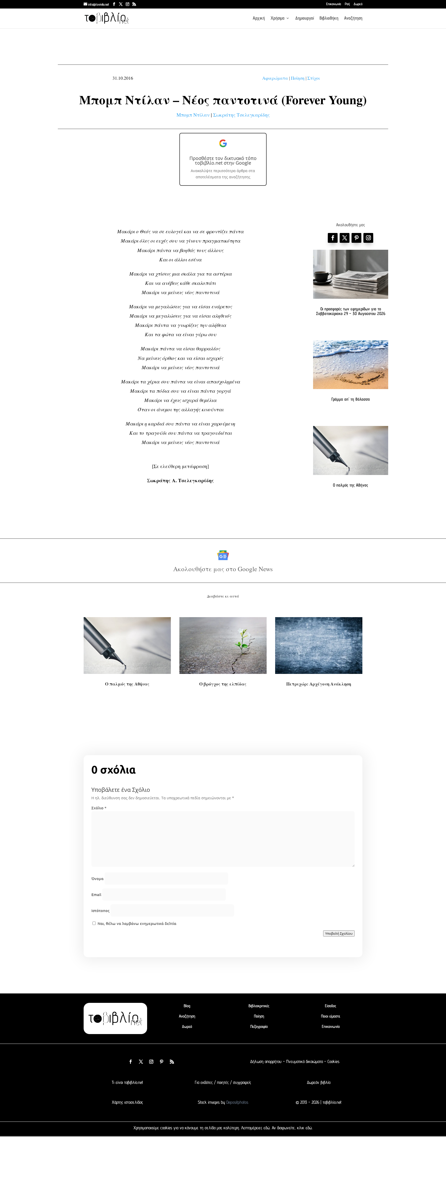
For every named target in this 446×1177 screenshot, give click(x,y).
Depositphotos (236, 1102)
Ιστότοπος (100, 910)
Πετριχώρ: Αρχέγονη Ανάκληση (318, 684)
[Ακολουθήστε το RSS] (172, 1062)
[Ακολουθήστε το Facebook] (333, 238)
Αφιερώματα (275, 78)
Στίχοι (313, 78)
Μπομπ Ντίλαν (193, 114)
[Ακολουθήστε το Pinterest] (356, 238)
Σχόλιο (98, 807)
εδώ (267, 1127)
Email (96, 894)
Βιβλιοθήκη (329, 18)
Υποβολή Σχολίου (339, 933)
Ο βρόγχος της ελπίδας (222, 684)
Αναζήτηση (353, 18)
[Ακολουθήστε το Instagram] (368, 238)
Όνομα (97, 878)
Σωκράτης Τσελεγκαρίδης (241, 114)
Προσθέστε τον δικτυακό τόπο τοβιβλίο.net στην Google (223, 160)
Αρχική (259, 18)
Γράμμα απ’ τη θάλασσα (350, 399)
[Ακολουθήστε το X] (141, 1062)
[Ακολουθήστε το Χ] (344, 238)
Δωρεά (358, 4)
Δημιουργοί (304, 18)
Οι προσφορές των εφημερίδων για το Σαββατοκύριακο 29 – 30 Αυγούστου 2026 (350, 311)
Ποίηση (298, 78)
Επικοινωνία (333, 4)
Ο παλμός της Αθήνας (350, 485)
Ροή (347, 4)
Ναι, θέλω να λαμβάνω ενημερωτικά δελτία (136, 923)
